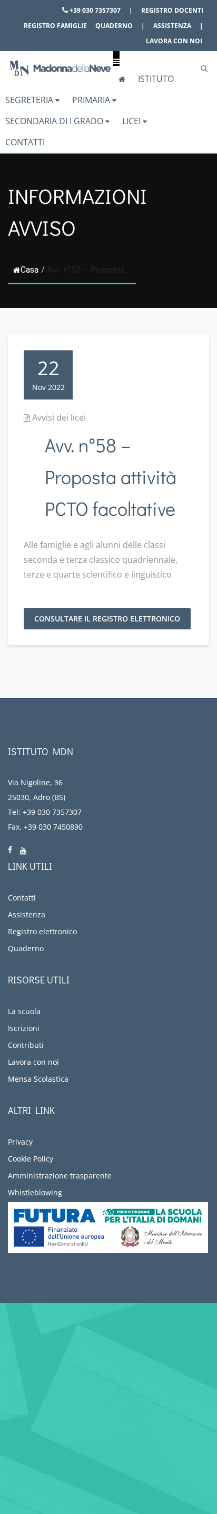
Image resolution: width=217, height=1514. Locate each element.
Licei (132, 121)
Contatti (25, 142)
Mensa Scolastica (38, 1079)
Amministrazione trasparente (60, 1176)
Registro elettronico (42, 931)
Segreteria (30, 100)
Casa (29, 270)
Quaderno (114, 25)
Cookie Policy (30, 1159)
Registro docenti (172, 10)
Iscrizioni (24, 1028)
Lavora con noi (174, 40)
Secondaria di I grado (55, 121)
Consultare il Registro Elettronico (107, 619)
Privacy (20, 1142)
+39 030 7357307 (94, 10)
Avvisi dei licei (59, 417)
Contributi (26, 1045)
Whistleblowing (35, 1192)
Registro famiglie (55, 25)
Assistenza (172, 25)
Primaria (92, 100)
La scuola (24, 1011)
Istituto (156, 79)
